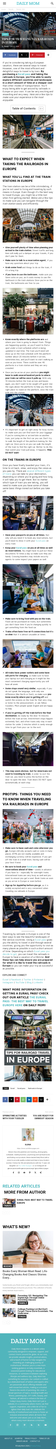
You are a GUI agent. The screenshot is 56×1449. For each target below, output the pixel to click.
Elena (6, 46)
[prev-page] (4, 1212)
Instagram (8, 982)
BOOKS (7, 1266)
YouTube (19, 982)
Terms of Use (44, 1438)
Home (3, 9)
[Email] (41, 1099)
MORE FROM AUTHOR (25, 1192)
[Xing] (42, 1172)
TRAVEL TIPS (20, 9)
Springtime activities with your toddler (15, 1117)
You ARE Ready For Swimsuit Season (43, 1117)
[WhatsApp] (23, 1099)
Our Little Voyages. (25, 1166)
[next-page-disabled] (8, 1212)
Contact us (35, 1441)
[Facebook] (5, 1099)
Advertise (18, 1438)
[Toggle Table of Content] (40, 108)
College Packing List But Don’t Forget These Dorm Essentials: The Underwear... (35, 1311)
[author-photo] (28, 1141)
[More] (48, 55)
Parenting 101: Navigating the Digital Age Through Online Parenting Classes (33, 1297)
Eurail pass (24, 74)
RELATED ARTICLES (21, 1186)
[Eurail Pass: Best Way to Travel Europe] (9, 1202)
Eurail (6, 979)
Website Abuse (22, 1441)
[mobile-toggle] (4, 3)
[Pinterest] (17, 1099)
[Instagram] (20, 1172)
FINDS (22, 1316)
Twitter (27, 979)
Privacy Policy (31, 1438)
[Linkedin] (29, 1099)
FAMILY (22, 1303)
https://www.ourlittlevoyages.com (28, 1148)
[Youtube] (45, 1425)
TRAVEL (11, 9)
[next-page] (8, 1322)
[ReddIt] (35, 1099)
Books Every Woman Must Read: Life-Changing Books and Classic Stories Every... (25, 1274)
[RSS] (31, 1425)
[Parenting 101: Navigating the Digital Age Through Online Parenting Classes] (9, 1299)
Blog (29, 982)
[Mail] (25, 1172)
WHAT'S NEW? (16, 1227)
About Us (8, 1438)
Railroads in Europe (35, 1088)
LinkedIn (38, 982)
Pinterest (38, 979)
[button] (52, 3)
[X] (11, 1099)
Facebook (16, 979)
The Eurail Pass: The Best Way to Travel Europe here (25, 1001)
